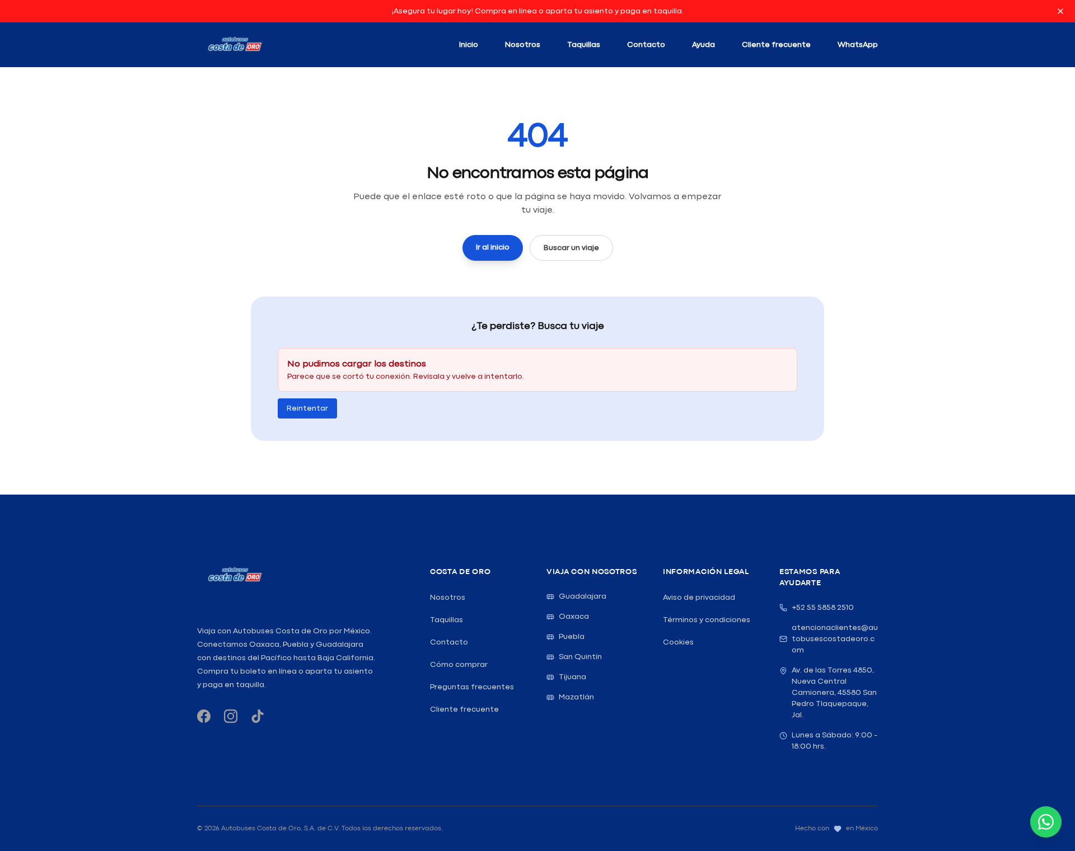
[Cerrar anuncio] (1060, 11)
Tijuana (572, 677)
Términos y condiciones (706, 620)
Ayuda (703, 44)
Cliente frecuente (776, 44)
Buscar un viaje (571, 248)
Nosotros (522, 44)
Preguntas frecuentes (472, 687)
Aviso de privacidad (699, 597)
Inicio (468, 44)
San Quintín (580, 656)
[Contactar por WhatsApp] (1046, 822)
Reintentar (307, 408)
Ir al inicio (493, 247)
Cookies (678, 642)
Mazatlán (576, 697)
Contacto (646, 44)
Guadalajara (582, 596)
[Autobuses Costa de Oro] (234, 575)
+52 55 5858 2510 (823, 607)
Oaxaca (574, 616)
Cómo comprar (459, 664)
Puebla (572, 636)
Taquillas (583, 44)
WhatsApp (858, 44)
